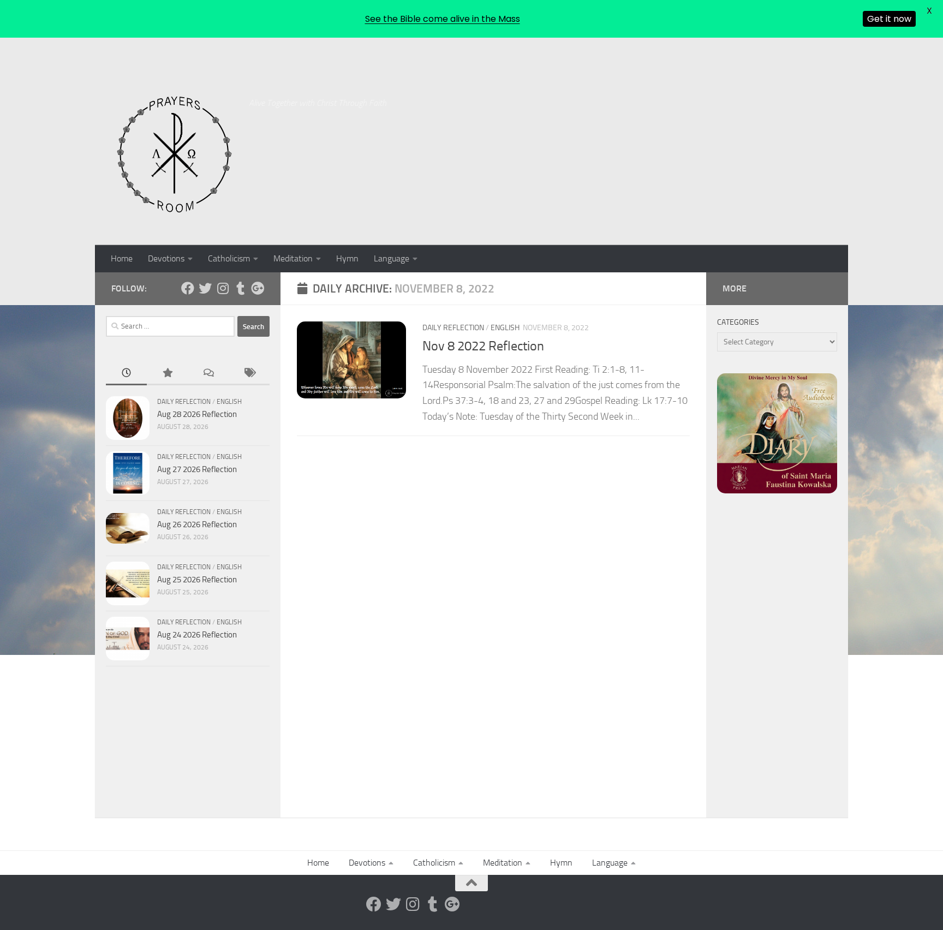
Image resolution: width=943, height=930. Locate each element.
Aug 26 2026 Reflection (197, 524)
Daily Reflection (453, 327)
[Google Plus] (257, 288)
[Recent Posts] (126, 373)
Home (122, 258)
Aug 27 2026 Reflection (197, 469)
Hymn (347, 258)
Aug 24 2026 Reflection (197, 635)
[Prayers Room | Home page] (174, 155)
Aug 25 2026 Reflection (197, 580)
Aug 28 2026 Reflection (197, 414)
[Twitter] (205, 288)
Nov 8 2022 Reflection (483, 346)
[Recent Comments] (208, 373)
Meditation (293, 258)
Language (391, 258)
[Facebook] (187, 288)
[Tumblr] (240, 288)
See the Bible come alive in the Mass (442, 19)
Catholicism (229, 258)
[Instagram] (222, 288)
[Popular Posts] (167, 373)
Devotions (166, 258)
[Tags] (249, 373)
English (505, 327)
